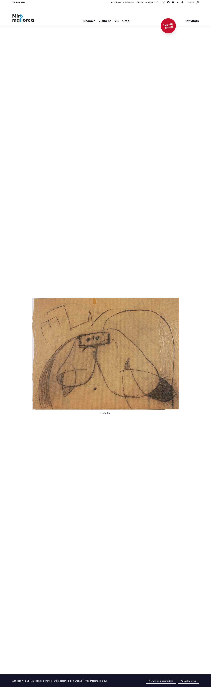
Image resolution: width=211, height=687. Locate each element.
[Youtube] (173, 2)
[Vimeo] (177, 2)
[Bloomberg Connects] (182, 2)
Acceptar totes (188, 680)
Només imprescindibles (161, 680)
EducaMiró (128, 2)
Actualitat (116, 2)
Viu (116, 21)
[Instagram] (164, 2)
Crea (125, 21)
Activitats (191, 21)
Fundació (88, 21)
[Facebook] (168, 2)
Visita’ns (104, 21)
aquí (104, 680)
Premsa (139, 2)
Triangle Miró (151, 2)
